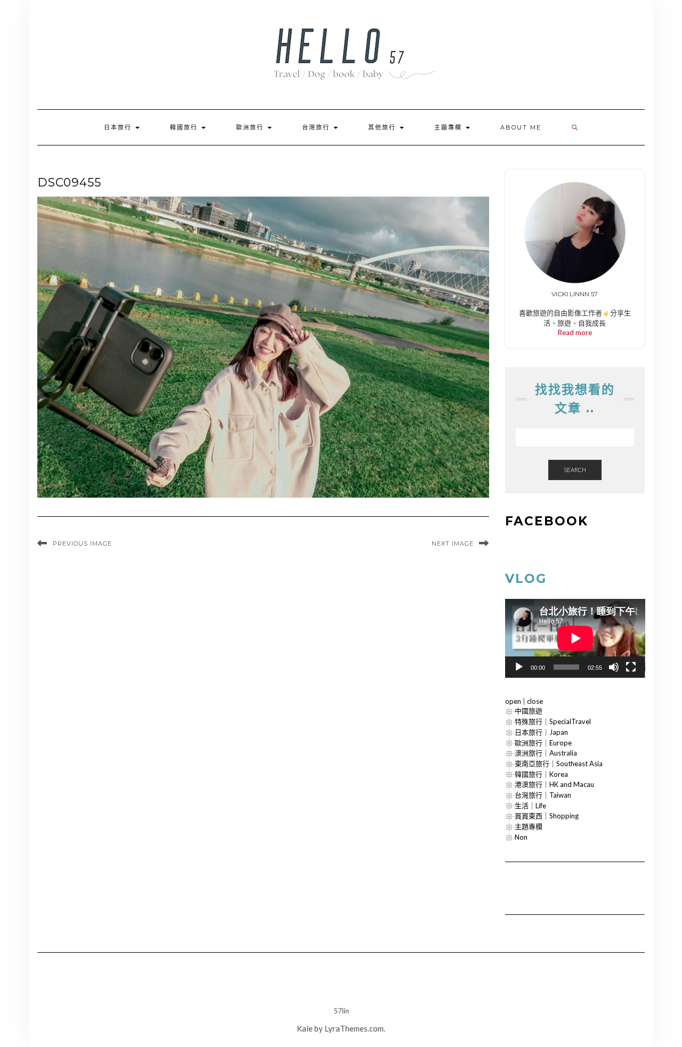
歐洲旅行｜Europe (543, 742)
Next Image (453, 543)
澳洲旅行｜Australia (546, 753)
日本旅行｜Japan (541, 732)
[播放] (519, 667)
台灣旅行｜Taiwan (543, 795)
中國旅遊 (528, 711)
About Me (520, 127)
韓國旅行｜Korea (541, 774)
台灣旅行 (317, 127)
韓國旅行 (185, 127)
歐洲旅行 (251, 127)
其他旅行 (383, 127)
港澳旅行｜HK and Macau (554, 784)
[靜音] (613, 667)
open (513, 701)
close (535, 701)
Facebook (546, 521)
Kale (305, 1028)
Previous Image (82, 543)
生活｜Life (530, 805)
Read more (575, 332)
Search (575, 469)
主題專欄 (449, 127)
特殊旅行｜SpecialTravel (553, 721)
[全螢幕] (631, 667)
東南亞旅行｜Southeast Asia (559, 763)
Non (521, 837)
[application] (575, 638)
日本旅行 (119, 127)
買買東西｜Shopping (547, 815)
